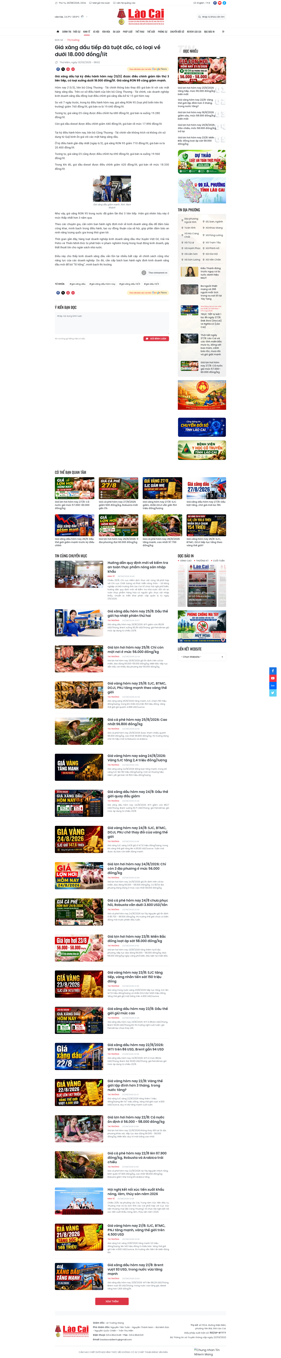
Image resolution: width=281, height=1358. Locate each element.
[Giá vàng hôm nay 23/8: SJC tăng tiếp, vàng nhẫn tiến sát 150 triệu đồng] (79, 984)
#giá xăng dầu (77, 283)
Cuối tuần (219, 560)
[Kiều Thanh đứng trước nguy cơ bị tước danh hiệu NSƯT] (189, 272)
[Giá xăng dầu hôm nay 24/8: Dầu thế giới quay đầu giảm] (79, 803)
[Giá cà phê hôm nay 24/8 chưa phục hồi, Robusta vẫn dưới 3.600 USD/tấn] (79, 912)
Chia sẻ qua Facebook (58, 69)
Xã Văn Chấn (213, 259)
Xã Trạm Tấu (213, 242)
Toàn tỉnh (190, 227)
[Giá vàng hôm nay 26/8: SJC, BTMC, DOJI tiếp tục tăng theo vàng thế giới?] (206, 525)
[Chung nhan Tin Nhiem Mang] (210, 1352)
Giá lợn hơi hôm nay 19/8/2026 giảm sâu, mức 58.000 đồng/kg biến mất (196, 116)
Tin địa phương (189, 209)
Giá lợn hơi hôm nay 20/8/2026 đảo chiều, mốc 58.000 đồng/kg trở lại (197, 128)
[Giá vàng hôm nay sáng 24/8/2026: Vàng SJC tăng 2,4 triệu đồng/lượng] (79, 767)
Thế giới (151, 31)
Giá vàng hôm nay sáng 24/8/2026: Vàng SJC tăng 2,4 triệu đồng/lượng (137, 758)
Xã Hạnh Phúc (192, 248)
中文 (208, 2)
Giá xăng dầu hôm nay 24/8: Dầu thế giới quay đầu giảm (138, 794)
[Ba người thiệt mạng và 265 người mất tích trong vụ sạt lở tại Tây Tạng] (189, 289)
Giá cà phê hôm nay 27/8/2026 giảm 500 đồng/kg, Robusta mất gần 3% (118, 505)
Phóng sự (162, 31)
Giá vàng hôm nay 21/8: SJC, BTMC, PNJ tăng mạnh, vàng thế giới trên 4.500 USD (136, 1230)
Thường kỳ (202, 560)
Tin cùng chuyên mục (71, 555)
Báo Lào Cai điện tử (140, 17)
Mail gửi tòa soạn (101, 2)
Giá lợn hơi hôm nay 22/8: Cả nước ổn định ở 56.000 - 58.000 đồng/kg (136, 1119)
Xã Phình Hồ (212, 248)
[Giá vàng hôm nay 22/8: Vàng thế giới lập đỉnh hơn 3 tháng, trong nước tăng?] (79, 1092)
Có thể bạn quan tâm (70, 472)
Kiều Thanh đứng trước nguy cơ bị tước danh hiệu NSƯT (211, 273)
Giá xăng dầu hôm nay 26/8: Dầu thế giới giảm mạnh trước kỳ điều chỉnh (74, 542)
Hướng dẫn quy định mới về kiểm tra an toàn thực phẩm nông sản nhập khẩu (138, 567)
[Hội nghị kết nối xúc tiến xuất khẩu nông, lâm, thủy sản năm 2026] (79, 1201)
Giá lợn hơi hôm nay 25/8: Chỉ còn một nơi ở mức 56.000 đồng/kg (135, 649)
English (200, 2)
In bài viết (68, 69)
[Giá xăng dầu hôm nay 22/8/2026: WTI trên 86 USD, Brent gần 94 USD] (79, 1056)
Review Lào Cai (194, 31)
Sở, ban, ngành (214, 221)
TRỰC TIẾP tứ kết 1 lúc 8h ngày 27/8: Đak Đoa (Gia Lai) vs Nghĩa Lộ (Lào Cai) (211, 317)
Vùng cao (186, 560)
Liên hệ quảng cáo (126, 2)
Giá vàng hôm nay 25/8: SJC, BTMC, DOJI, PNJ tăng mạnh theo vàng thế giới (137, 688)
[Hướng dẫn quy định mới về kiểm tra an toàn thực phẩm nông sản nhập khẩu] (79, 574)
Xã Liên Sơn (191, 254)
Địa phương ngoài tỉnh (191, 220)
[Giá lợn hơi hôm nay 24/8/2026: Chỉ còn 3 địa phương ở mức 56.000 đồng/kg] (79, 875)
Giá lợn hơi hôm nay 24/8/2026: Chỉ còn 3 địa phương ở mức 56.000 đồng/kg (137, 868)
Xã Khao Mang (214, 227)
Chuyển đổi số (177, 31)
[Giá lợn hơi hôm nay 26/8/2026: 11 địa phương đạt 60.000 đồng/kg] (118, 525)
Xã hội (96, 31)
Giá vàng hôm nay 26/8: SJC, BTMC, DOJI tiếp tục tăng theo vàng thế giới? (204, 542)
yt (219, 3)
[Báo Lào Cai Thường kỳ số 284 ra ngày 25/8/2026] (202, 585)
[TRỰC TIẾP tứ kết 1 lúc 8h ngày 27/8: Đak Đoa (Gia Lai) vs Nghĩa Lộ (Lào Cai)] (189, 310)
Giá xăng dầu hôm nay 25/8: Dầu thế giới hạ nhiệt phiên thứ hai (138, 613)
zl (224, 3)
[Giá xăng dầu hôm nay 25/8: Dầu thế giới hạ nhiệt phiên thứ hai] (79, 622)
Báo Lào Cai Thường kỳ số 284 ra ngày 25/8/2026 (201, 596)
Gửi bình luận (158, 338)
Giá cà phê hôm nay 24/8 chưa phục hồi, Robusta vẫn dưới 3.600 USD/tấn (138, 902)
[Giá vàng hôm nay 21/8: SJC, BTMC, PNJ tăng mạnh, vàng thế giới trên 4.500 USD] (79, 1237)
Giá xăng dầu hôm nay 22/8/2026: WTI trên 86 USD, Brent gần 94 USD (136, 1047)
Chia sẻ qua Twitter (63, 69)
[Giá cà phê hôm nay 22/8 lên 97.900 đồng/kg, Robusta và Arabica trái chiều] (79, 1164)
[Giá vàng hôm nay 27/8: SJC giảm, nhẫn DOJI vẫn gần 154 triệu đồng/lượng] (162, 488)
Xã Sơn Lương (192, 259)
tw (273, 693)
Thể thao (140, 31)
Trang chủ (58, 31)
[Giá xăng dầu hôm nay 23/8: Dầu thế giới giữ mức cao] (79, 1020)
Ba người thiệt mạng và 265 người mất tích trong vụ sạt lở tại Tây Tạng (211, 292)
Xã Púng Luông (214, 235)
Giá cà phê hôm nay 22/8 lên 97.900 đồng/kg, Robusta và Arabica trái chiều (137, 1157)
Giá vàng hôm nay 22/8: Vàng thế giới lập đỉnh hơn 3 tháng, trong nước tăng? (195, 103)
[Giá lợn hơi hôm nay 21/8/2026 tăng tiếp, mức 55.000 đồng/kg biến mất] (202, 70)
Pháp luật (128, 31)
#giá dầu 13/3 (151, 283)
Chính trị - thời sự (71, 31)
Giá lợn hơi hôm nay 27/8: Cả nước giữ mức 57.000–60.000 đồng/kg (212, 367)
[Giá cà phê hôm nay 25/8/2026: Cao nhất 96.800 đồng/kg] (79, 731)
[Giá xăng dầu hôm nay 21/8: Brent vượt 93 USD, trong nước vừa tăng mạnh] (79, 1276)
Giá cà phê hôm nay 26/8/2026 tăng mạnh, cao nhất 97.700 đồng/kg (161, 542)
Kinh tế (86, 31)
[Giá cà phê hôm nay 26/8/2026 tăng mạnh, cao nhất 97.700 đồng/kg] (162, 525)
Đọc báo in (209, 31)
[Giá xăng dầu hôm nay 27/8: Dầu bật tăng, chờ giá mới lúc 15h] (206, 488)
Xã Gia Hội (212, 254)
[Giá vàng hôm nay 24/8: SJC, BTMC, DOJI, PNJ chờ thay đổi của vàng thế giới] (79, 839)
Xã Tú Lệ (189, 242)
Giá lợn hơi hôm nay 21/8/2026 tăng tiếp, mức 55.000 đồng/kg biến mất (196, 91)
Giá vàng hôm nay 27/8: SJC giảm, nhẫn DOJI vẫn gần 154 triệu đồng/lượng (160, 505)
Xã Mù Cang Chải (191, 235)
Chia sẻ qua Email (73, 69)
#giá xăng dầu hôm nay (102, 283)
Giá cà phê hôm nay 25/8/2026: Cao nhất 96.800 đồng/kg (137, 722)
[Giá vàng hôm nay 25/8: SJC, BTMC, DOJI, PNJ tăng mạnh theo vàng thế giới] (79, 695)
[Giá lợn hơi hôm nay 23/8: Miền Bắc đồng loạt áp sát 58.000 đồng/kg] (79, 948)
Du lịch (116, 31)
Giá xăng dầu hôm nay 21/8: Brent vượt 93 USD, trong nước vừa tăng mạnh (135, 1269)
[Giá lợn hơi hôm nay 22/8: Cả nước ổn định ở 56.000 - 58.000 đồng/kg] (79, 1128)
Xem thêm (112, 1301)
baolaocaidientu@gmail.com (116, 1339)
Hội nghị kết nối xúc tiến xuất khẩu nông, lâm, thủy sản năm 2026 (136, 1191)
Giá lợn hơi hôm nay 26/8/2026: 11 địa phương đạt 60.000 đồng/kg (118, 540)
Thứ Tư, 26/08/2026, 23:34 (72, 2)
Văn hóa (106, 31)
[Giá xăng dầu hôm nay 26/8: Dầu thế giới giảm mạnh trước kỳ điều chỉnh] (74, 525)
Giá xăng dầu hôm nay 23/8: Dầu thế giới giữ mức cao (138, 1011)
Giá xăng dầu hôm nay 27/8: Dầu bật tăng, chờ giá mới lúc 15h (206, 503)
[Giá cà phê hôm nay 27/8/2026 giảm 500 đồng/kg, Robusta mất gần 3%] (118, 488)
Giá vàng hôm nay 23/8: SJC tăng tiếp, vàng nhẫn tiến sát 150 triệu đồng (135, 977)
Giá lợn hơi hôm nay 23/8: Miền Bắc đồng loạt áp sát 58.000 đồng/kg (196, 141)
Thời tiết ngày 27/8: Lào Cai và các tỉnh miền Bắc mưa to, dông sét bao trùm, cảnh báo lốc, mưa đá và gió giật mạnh (211, 345)
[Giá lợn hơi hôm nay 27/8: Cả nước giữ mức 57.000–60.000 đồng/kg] (189, 366)
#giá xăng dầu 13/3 (129, 283)
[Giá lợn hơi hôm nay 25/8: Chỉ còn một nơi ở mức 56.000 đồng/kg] (79, 659)
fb (215, 3)
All (223, 31)
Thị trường (73, 40)
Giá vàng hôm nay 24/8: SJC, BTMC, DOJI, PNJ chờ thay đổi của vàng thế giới (138, 832)
